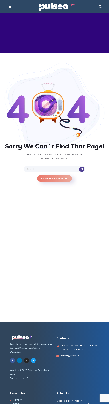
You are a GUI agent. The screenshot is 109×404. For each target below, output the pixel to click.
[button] (100, 6)
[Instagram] (26, 360)
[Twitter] (33, 360)
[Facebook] (12, 360)
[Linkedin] (19, 360)
